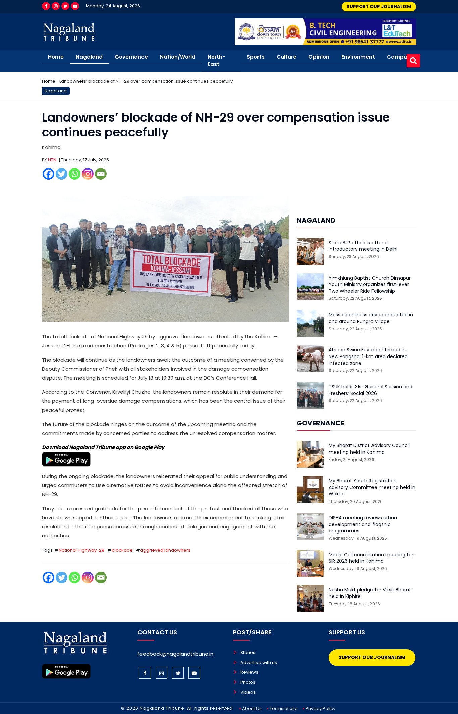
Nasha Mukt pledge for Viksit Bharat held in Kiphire (370, 593)
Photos (247, 682)
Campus (398, 56)
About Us (252, 708)
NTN (52, 160)
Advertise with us (258, 662)
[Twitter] (65, 6)
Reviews (249, 672)
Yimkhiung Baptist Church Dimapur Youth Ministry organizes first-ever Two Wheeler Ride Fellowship (370, 284)
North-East (216, 60)
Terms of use (284, 708)
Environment (358, 56)
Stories (247, 652)
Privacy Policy (320, 708)
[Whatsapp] (74, 174)
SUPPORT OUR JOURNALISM (379, 6)
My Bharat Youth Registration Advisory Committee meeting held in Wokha (372, 487)
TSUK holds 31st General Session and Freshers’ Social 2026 (370, 390)
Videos (248, 692)
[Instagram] (56, 6)
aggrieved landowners (165, 550)
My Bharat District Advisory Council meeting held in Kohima (369, 449)
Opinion (318, 56)
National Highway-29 (81, 550)
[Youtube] (75, 6)
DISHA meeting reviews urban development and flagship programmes (363, 524)
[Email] (101, 174)
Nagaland (89, 56)
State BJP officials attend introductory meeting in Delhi (363, 246)
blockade (122, 550)
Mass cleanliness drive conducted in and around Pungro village (371, 318)
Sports (256, 56)
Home (56, 56)
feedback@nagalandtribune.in (175, 653)
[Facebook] (46, 6)
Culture (286, 56)
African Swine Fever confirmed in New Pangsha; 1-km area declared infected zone (368, 356)
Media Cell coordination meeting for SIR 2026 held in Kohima (371, 558)
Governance (131, 56)
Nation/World (177, 56)
